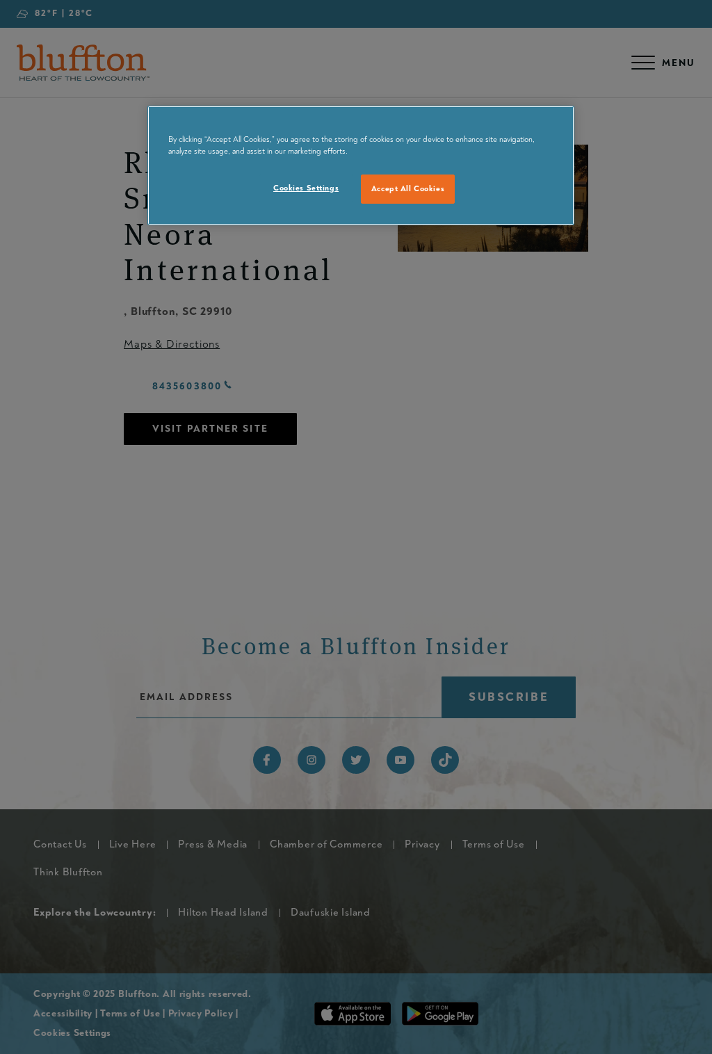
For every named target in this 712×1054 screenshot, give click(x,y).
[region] (360, 165)
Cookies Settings (306, 188)
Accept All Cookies (407, 189)
